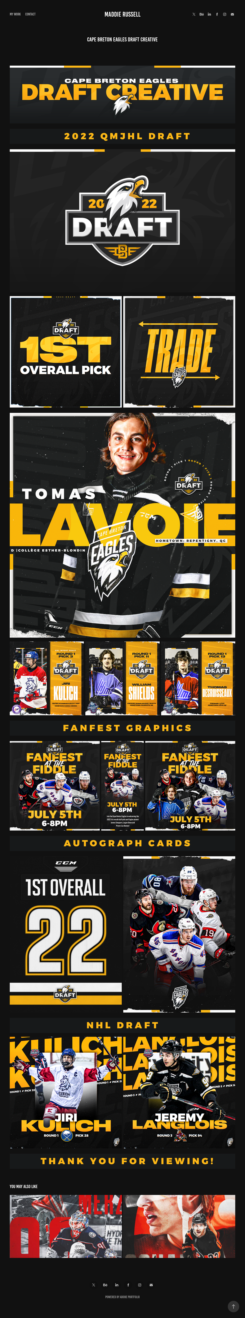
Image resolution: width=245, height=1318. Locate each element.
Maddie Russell (122, 14)
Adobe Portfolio (130, 1297)
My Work (15, 14)
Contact (30, 14)
